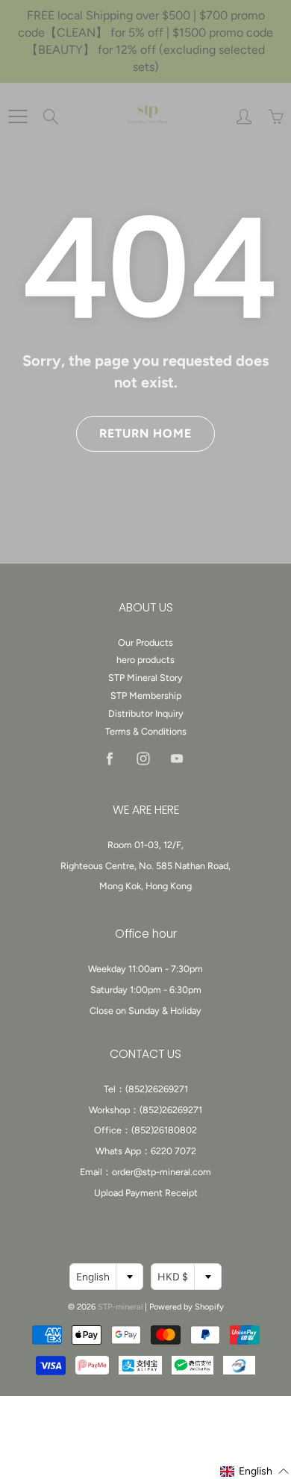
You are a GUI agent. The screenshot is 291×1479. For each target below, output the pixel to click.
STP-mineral (120, 1307)
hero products (145, 659)
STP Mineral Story (145, 677)
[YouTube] (176, 759)
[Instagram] (143, 759)
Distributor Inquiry (146, 713)
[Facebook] (109, 759)
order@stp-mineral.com (161, 1171)
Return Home (145, 433)
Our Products (145, 642)
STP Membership (145, 695)
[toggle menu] (17, 116)
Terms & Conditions (146, 731)
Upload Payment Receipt (146, 1192)
